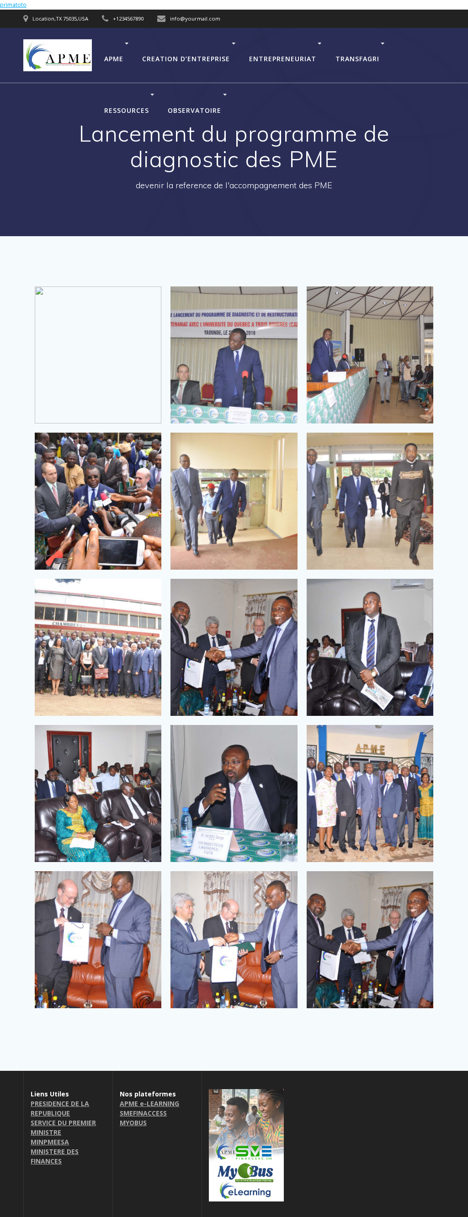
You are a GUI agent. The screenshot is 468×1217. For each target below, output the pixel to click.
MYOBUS (133, 1122)
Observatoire (194, 110)
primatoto (13, 5)
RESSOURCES (126, 110)
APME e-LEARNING (149, 1103)
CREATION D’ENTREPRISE (186, 58)
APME (113, 58)
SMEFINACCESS (143, 1113)
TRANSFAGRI (357, 58)
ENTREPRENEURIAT (282, 58)
